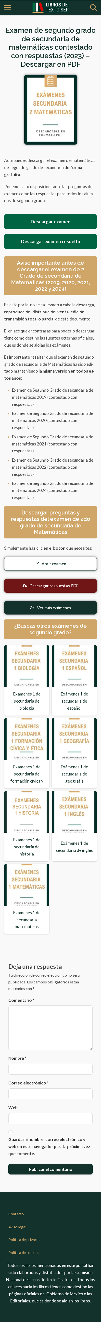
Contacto (16, 1214)
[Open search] (93, 7)
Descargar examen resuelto (50, 241)
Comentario (21, 1000)
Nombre (17, 1058)
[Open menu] (7, 7)
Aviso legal (17, 1227)
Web (13, 1107)
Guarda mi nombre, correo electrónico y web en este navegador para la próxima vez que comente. (49, 1146)
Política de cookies (23, 1252)
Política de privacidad (25, 1239)
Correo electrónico (28, 1082)
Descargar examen (51, 221)
